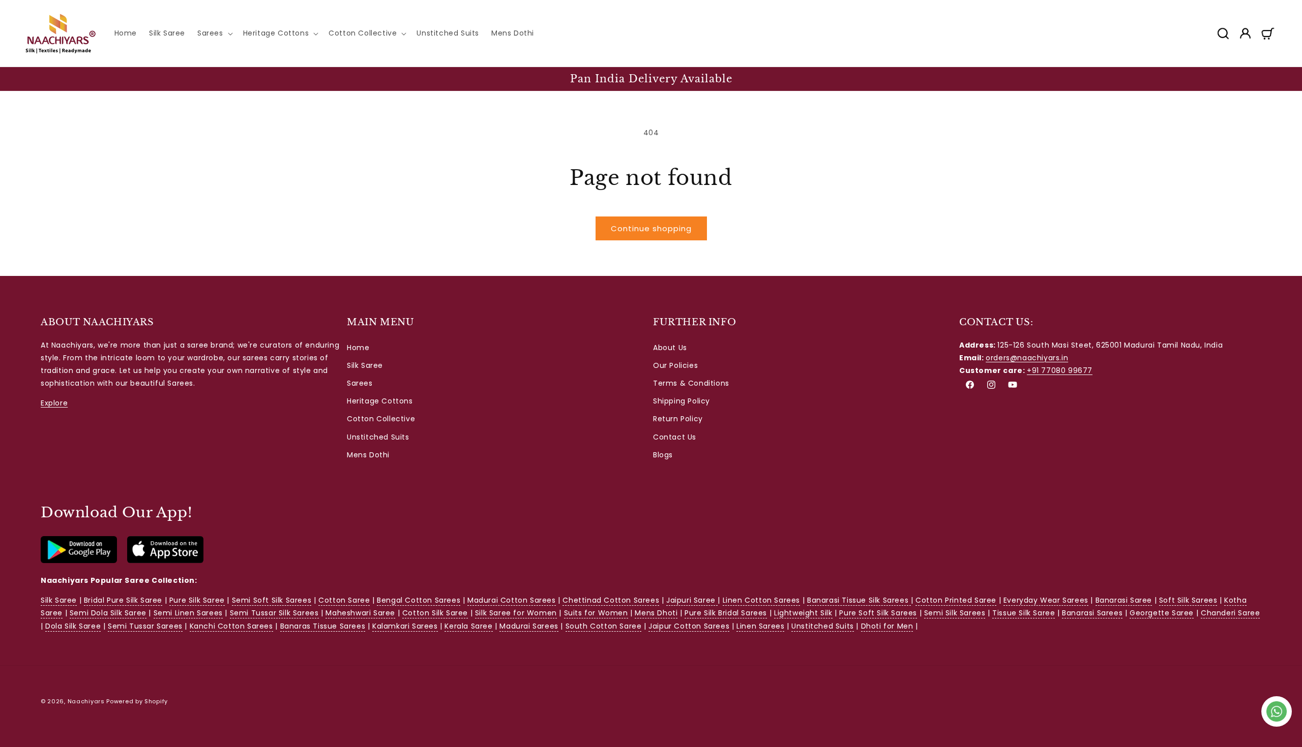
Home (358, 348)
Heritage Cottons (380, 401)
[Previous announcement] (29, 78)
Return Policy (678, 419)
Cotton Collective (381, 419)
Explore (54, 403)
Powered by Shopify (137, 701)
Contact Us (674, 437)
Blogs (663, 455)
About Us (670, 348)
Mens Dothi (368, 455)
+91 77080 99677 (1059, 370)
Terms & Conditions (691, 383)
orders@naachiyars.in (1027, 358)
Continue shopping (651, 228)
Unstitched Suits (378, 437)
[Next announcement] (1273, 78)
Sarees (360, 383)
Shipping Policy (681, 401)
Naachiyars (86, 701)
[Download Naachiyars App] (79, 560)
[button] (214, 33)
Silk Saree (365, 365)
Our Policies (675, 365)
